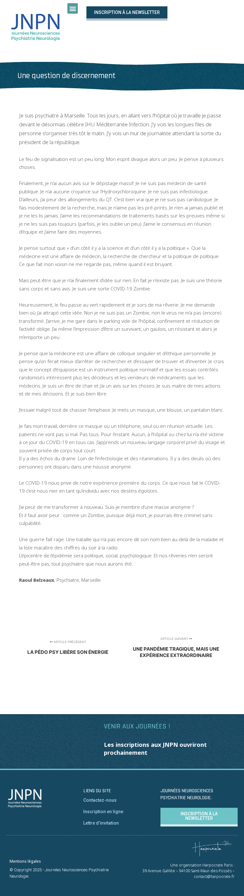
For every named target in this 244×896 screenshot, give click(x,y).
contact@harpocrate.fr (214, 876)
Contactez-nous (100, 800)
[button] (72, 8)
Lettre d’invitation (101, 823)
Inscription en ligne (103, 811)
